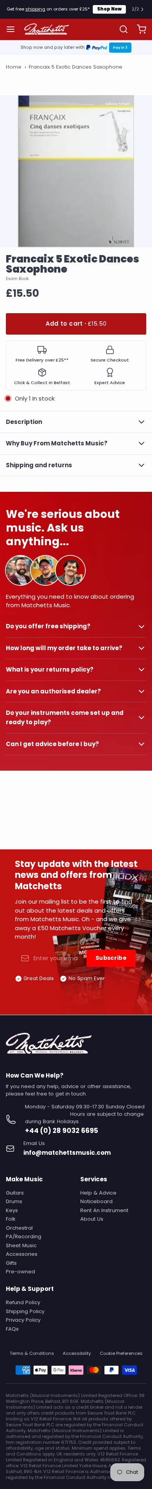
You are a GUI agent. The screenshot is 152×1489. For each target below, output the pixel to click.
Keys (12, 1210)
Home (13, 67)
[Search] (120, 29)
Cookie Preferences (121, 1353)
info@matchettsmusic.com (67, 1153)
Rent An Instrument (104, 1210)
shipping (35, 9)
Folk (11, 1219)
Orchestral (19, 1228)
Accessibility (77, 1353)
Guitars (15, 1193)
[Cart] (138, 29)
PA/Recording (23, 1236)
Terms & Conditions (32, 1353)
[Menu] (13, 29)
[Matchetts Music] (46, 29)
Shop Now (109, 9)
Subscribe (111, 958)
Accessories (21, 1254)
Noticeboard (96, 1201)
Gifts (11, 1263)
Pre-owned (20, 1271)
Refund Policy (23, 1302)
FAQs (12, 1329)
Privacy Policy (23, 1320)
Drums (14, 1201)
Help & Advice (98, 1193)
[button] (76, 324)
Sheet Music (21, 1245)
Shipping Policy (25, 1311)
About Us (91, 1219)
